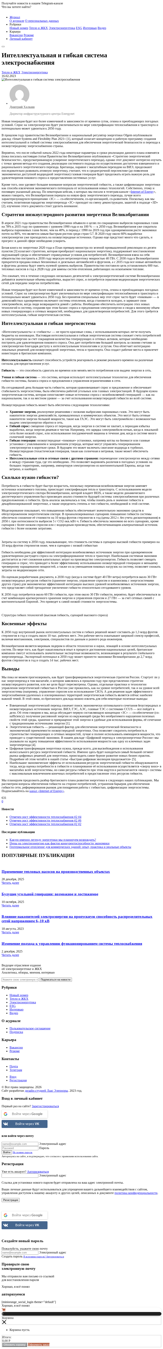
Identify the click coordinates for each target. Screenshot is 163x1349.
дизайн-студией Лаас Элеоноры (46, 1090)
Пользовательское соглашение (30, 1028)
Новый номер (19, 28)
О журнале (17, 20)
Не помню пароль (22, 1152)
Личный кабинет (21, 38)
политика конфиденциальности (135, 1193)
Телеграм (16, 1070)
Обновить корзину (14, 1344)
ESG (79, 28)
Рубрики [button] (15, 24)
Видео (102, 28)
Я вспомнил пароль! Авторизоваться (43, 1256)
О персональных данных (42, 20)
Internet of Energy (142, 191)
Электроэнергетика (62, 28)
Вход (13, 1076)
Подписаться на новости (55, 979)
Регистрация (18, 1080)
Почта (14, 1066)
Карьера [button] (15, 31)
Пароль (44, 1148)
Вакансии (16, 35)
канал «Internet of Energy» (46, 791)
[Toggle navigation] (3, 46)
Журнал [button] (15, 17)
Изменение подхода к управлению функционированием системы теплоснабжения (72, 944)
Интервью (90, 28)
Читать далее (10, 882)
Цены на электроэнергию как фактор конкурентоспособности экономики (60, 843)
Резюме (29, 35)
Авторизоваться (38, 1171)
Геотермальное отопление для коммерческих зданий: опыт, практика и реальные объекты (70, 847)
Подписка (16, 1032)
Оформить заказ (38, 1344)
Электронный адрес (52, 1143)
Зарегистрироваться (45, 1106)
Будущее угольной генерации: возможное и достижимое (50, 894)
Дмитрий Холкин (22, 107)
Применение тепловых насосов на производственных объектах (56, 871)
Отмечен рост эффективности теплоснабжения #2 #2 (45, 824)
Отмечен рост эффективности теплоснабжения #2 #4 (45, 817)
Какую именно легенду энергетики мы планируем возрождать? (53, 839)
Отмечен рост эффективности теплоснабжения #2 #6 (45, 820)
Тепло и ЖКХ (38, 28)
